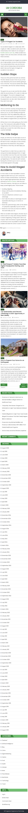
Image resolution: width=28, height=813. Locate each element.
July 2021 (4, 629)
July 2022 (4, 602)
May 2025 (4, 498)
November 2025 (6, 478)
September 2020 (6, 663)
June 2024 (5, 535)
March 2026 (5, 465)
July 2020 (4, 669)
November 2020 (6, 656)
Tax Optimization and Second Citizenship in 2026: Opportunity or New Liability (13, 313)
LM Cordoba (14, 8)
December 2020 (6, 653)
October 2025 (6, 481)
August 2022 (5, 599)
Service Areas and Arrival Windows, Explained (14, 430)
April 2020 (4, 679)
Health (4, 764)
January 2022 (5, 616)
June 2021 (4, 632)
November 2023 (6, 559)
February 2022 (6, 612)
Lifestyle (4, 767)
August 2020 (5, 666)
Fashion (4, 757)
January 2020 (5, 690)
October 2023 (6, 562)
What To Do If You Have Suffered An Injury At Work (5, 385)
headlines (13, 270)
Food (3, 760)
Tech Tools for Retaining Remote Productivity (24, 385)
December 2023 (6, 555)
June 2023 (5, 575)
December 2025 (6, 475)
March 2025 (5, 505)
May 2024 (4, 538)
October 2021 (5, 622)
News (2, 39)
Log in (3, 794)
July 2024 (4, 532)
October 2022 (6, 592)
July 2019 (4, 710)
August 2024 (5, 528)
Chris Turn (17, 364)
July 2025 (4, 491)
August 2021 (5, 626)
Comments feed (6, 801)
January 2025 (5, 512)
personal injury (17, 228)
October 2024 (6, 522)
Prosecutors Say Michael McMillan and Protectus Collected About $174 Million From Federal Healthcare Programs (14, 424)
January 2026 (5, 471)
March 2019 (5, 720)
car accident (9, 228)
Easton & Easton (12, 181)
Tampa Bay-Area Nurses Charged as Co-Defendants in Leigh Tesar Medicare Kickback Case (14, 408)
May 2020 (4, 676)
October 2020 (6, 659)
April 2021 (4, 639)
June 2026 (5, 455)
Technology (5, 780)
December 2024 (6, 515)
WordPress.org (6, 804)
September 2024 (6, 525)
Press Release (5, 774)
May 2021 (4, 636)
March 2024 (5, 545)
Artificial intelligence (7, 743)
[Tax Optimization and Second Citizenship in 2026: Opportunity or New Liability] (14, 299)
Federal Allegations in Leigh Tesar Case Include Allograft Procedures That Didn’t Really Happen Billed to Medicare (14, 416)
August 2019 (5, 706)
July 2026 (4, 451)
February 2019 (5, 723)
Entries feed (5, 797)
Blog (3, 747)
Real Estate (5, 777)
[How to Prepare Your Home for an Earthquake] (14, 347)
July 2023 (4, 572)
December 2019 (6, 693)
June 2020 (5, 673)
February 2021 (5, 646)
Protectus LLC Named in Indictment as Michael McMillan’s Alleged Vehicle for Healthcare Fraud (12, 399)
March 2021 (5, 643)
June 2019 (4, 713)
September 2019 (6, 703)
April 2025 (4, 502)
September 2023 (6, 565)
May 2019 (4, 716)
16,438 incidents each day (8, 53)
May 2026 (4, 458)
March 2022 (5, 609)
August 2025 (5, 488)
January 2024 (5, 552)
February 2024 (6, 549)
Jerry (13, 43)
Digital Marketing (6, 754)
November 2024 (6, 518)
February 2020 (6, 686)
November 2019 (6, 696)
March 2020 (5, 683)
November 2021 (6, 619)
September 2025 (6, 485)
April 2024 (4, 542)
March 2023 (5, 582)
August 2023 (5, 569)
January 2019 (5, 726)
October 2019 (5, 700)
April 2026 (4, 461)
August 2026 (5, 448)
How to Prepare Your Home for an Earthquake (12, 361)
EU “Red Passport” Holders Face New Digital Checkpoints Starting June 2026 (13, 266)
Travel (3, 784)
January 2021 (5, 649)
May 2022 (4, 606)
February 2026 (6, 468)
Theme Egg (21, 811)
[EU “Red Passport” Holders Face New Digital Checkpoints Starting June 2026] (14, 251)
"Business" (4, 740)
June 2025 (5, 495)
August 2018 (5, 730)
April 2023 (4, 579)
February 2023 (6, 585)
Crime (3, 750)
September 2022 (6, 596)
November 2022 (6, 589)
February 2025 (6, 508)
